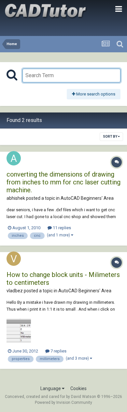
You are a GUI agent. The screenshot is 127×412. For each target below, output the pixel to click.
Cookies (78, 388)
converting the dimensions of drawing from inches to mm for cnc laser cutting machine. (63, 182)
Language (51, 388)
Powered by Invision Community (63, 402)
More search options (95, 94)
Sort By (110, 136)
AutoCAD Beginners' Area (87, 198)
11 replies (61, 227)
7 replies (57, 351)
